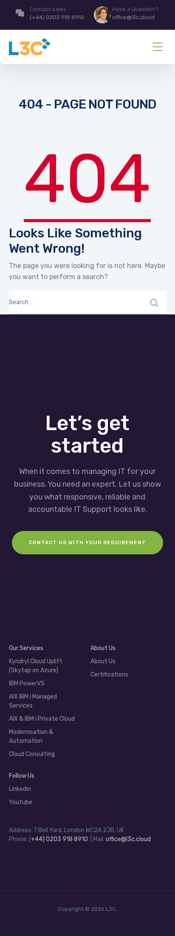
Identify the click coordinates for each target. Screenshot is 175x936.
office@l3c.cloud (128, 839)
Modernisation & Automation (31, 736)
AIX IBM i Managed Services (33, 701)
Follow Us (21, 775)
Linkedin (20, 789)
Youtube (20, 802)
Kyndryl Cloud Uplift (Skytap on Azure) (35, 666)
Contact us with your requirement (87, 542)
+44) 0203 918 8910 (59, 839)
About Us (103, 661)
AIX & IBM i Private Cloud (42, 718)
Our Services (26, 648)
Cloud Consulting (32, 754)
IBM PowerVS (27, 683)
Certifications (109, 674)
